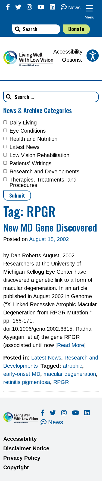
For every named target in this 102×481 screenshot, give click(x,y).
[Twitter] (18, 7)
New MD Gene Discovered (50, 227)
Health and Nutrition (33, 139)
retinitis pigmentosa (26, 382)
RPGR (61, 382)
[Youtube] (41, 7)
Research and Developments (44, 171)
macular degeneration (70, 374)
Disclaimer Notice (26, 448)
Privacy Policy (21, 458)
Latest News (24, 147)
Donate (76, 29)
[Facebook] (8, 7)
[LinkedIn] (52, 7)
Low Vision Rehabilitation (39, 155)
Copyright (16, 467)
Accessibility (20, 439)
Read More (70, 345)
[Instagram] (29, 7)
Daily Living (23, 122)
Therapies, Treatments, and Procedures (43, 182)
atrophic (72, 366)
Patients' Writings (30, 163)
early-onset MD (21, 374)
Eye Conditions (28, 130)
